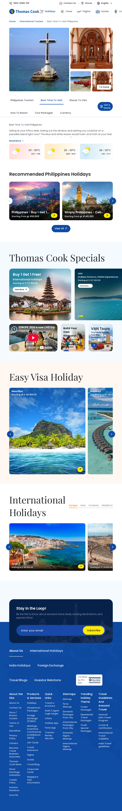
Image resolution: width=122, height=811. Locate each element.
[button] (79, 316)
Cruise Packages (86, 708)
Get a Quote (107, 106)
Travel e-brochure (50, 704)
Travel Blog (33, 764)
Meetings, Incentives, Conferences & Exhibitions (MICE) (34, 731)
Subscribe (93, 630)
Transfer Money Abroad (49, 735)
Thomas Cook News (15, 763)
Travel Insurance (32, 749)
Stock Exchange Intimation (14, 772)
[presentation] (9, 201)
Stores (88, 3)
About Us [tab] (16, 651)
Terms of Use (14, 724)
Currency (65, 113)
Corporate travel (33, 771)
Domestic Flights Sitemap (68, 735)
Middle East (109, 505)
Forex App (50, 727)
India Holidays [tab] (19, 665)
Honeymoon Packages (33, 709)
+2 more (104, 87)
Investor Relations (14, 789)
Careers (13, 743)
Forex (69, 11)
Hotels (105, 11)
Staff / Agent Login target (52, 712)
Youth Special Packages (86, 728)
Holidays (31, 702)
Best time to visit (51, 100)
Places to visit (78, 100)
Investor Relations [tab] (48, 680)
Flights (86, 11)
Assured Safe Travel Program (104, 717)
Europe (73, 505)
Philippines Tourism (22, 100)
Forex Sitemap (67, 705)
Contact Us (70, 3)
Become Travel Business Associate (14, 752)
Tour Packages (44, 113)
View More (19, 289)
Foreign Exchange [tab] (51, 665)
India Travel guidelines (104, 745)
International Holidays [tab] (46, 651)
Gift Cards (32, 742)
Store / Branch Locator (13, 715)
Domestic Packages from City (68, 714)
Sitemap (67, 699)
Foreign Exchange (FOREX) (32, 718)
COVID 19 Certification (105, 727)
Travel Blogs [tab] (18, 680)
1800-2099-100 (21, 3)
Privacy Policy (13, 737)
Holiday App (51, 723)
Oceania (94, 505)
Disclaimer (15, 730)
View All (59, 228)
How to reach (19, 113)
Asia (83, 505)
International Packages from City (70, 725)
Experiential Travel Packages (87, 717)
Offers (48, 718)
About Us (14, 702)
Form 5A (13, 795)
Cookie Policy (13, 781)
